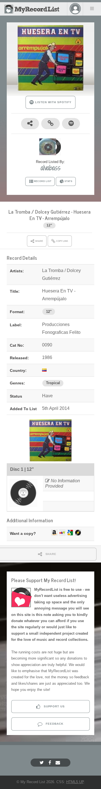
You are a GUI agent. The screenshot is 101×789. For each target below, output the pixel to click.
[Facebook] (50, 762)
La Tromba (19, 211)
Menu (92, 8)
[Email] (58, 762)
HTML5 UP (75, 782)
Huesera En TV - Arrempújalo (60, 214)
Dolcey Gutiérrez (52, 211)
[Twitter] (42, 762)
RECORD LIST (43, 181)
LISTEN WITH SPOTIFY (52, 102)
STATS (68, 181)
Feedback (54, 723)
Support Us (54, 706)
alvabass (51, 167)
